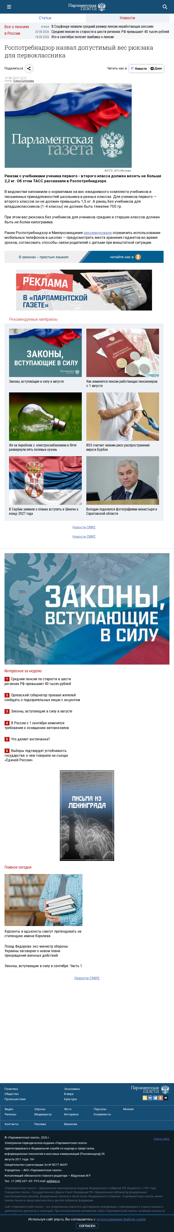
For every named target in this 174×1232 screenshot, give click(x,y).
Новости (127, 17)
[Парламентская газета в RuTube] (166, 1098)
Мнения (128, 1109)
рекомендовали (98, 232)
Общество (12, 1094)
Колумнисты (102, 1114)
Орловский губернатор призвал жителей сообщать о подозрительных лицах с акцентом (42, 697)
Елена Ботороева (23, 80)
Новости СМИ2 (83, 527)
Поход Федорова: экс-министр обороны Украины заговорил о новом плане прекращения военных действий (36, 951)
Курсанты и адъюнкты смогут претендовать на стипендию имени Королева (43, 933)
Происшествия (15, 1099)
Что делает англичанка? (30, 739)
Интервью (71, 1114)
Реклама (40, 1124)
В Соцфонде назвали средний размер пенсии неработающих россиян (97, 26)
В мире (69, 1094)
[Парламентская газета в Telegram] (155, 1098)
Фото (68, 1109)
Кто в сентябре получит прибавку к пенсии (74, 37)
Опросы (40, 1109)
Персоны (100, 1109)
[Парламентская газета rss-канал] (145, 1098)
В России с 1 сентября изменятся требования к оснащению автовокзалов (37, 725)
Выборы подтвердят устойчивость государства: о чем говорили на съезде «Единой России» (36, 755)
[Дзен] (156, 68)
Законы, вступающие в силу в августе (41, 711)
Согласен (87, 1226)
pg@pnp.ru (53, 1181)
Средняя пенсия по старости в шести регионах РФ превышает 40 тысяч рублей (102, 32)
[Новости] (139, 68)
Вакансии (70, 1124)
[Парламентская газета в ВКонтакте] (150, 1098)
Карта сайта (161, 1139)
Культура (70, 1099)
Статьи (45, 17)
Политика (11, 1089)
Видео (9, 1109)
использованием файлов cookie (121, 1219)
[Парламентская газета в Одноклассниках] (160, 1098)
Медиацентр (43, 1114)
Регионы (10, 1114)
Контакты (12, 1124)
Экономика (72, 1089)
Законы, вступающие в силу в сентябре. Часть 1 (43, 965)
